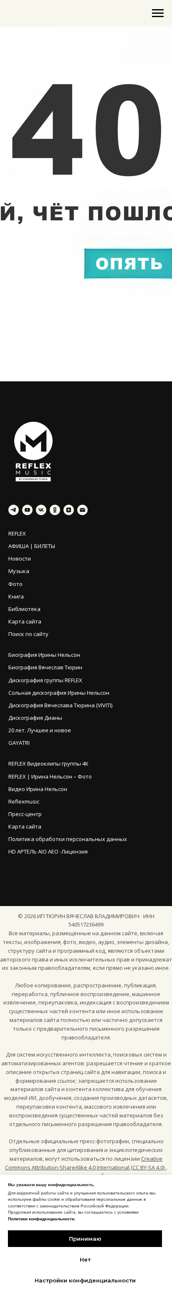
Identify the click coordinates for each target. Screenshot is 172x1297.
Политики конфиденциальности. (42, 1219)
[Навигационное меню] (158, 13)
